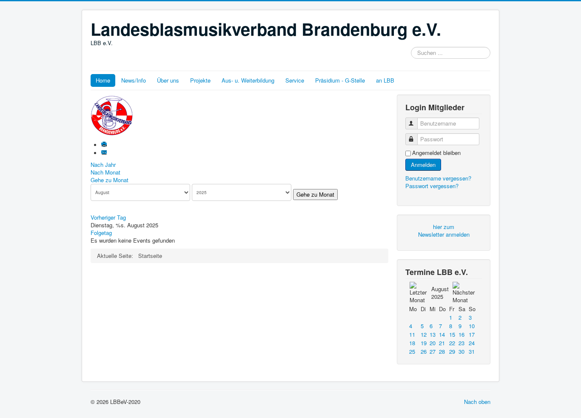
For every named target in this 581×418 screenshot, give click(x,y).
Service (294, 80)
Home (103, 80)
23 (461, 343)
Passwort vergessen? (432, 186)
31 (472, 351)
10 (472, 326)
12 (424, 334)
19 (424, 343)
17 (472, 334)
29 (452, 351)
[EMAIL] (104, 153)
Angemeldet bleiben (436, 153)
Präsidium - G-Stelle (340, 80)
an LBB (385, 80)
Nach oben (477, 402)
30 (461, 351)
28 (442, 351)
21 (442, 343)
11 (412, 334)
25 (412, 351)
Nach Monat (105, 172)
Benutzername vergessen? (438, 178)
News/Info (133, 80)
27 (433, 351)
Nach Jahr (103, 164)
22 (452, 343)
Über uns (168, 80)
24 (472, 343)
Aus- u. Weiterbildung (248, 80)
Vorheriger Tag (108, 217)
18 (412, 343)
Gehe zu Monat (109, 180)
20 (433, 343)
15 (452, 334)
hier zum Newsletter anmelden (444, 230)
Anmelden (423, 164)
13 (433, 334)
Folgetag (101, 233)
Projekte (200, 80)
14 (442, 334)
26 (424, 351)
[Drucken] (104, 145)
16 (461, 334)
